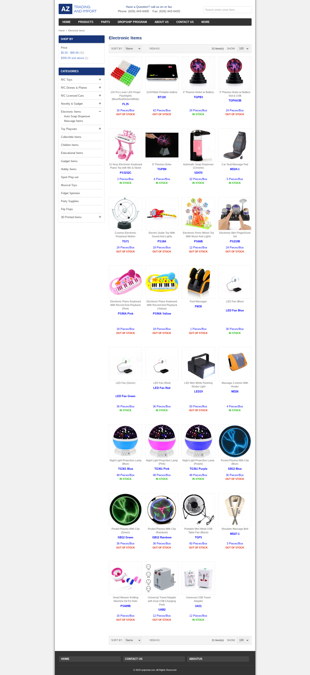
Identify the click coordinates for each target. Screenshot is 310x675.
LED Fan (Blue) (235, 301)
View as (154, 48)
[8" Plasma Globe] (162, 145)
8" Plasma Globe (161, 164)
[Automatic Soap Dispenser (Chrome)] (198, 145)
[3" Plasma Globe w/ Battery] (198, 72)
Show (231, 48)
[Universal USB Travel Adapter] (198, 578)
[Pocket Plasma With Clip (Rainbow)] (162, 509)
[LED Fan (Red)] (162, 363)
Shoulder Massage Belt (234, 528)
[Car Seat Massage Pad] (235, 145)
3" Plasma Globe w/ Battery (198, 92)
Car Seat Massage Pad (235, 164)
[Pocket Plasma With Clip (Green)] (125, 509)
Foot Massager (198, 301)
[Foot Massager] (198, 282)
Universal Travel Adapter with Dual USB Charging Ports (162, 601)
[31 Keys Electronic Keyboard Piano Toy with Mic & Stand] (125, 145)
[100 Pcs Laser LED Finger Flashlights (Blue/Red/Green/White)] (125, 72)
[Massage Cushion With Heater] (235, 363)
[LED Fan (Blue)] (235, 282)
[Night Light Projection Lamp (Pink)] (162, 441)
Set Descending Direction (145, 48)
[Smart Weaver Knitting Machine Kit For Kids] (125, 578)
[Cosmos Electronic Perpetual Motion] (125, 213)
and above (74, 58)
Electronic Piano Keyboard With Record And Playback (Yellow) (162, 305)
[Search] (247, 10)
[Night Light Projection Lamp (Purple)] (198, 441)
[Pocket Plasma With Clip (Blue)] (235, 441)
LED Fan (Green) (125, 383)
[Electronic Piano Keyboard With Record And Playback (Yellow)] (162, 282)
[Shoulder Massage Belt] (235, 509)
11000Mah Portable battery (161, 92)
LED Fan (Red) (162, 383)
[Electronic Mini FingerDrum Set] (235, 213)
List (171, 48)
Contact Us (134, 658)
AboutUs (195, 658)
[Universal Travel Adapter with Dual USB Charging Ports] (162, 578)
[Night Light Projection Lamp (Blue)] (125, 441)
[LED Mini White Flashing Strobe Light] (198, 363)
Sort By (116, 48)
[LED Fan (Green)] (125, 363)
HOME (65, 658)
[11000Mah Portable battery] (162, 72)
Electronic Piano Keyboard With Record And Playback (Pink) (125, 305)
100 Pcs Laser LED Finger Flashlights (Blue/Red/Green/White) (126, 96)
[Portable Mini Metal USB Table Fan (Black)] (198, 509)
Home (62, 30)
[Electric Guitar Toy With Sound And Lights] (162, 213)
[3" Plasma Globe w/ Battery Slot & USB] (235, 72)
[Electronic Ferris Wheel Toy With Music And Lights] (198, 213)
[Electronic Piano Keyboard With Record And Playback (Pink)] (125, 282)
